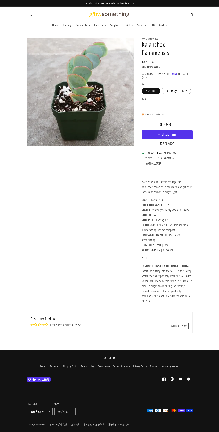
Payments (55, 366)
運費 (156, 67)
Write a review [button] (179, 326)
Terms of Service (121, 366)
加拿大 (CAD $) (37, 411)
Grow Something (41, 424)
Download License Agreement (164, 366)
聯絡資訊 (124, 424)
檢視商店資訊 (153, 163)
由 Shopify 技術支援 (58, 424)
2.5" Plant (151, 91)
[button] (31, 14)
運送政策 (112, 424)
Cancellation (104, 366)
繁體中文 (63, 411)
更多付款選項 (167, 143)
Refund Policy (87, 366)
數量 (144, 99)
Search (43, 366)
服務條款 (99, 424)
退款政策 (75, 424)
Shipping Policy (70, 366)
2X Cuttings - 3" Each (176, 91)
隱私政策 (87, 424)
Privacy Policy (140, 366)
